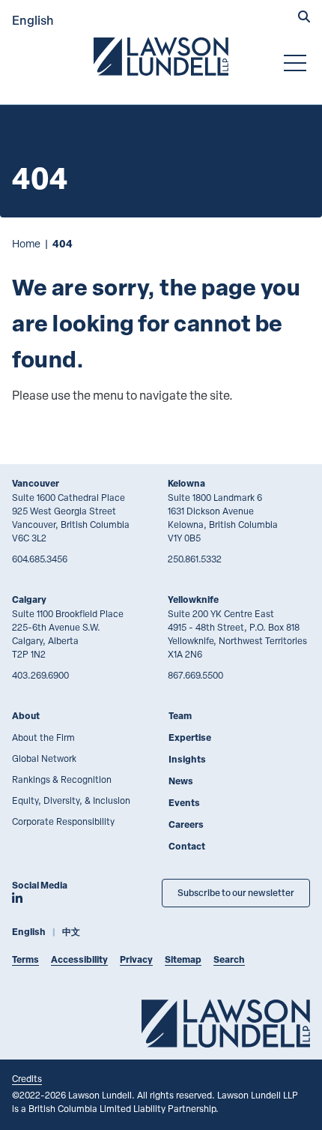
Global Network (44, 758)
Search (229, 959)
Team (180, 715)
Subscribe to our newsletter (235, 892)
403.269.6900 (40, 675)
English (33, 19)
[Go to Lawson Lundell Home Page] (161, 56)
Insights (187, 759)
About (26, 715)
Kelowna (186, 483)
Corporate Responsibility (63, 821)
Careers (186, 824)
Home (26, 243)
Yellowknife (193, 599)
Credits (27, 1078)
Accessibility (79, 959)
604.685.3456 (39, 559)
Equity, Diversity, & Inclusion (71, 800)
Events (184, 802)
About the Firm (43, 737)
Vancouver (35, 483)
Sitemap (183, 959)
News (180, 781)
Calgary (29, 599)
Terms (25, 959)
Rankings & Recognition (62, 779)
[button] (304, 18)
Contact (186, 846)
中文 (71, 931)
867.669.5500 (195, 675)
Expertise (189, 737)
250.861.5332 (195, 559)
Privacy (136, 959)
